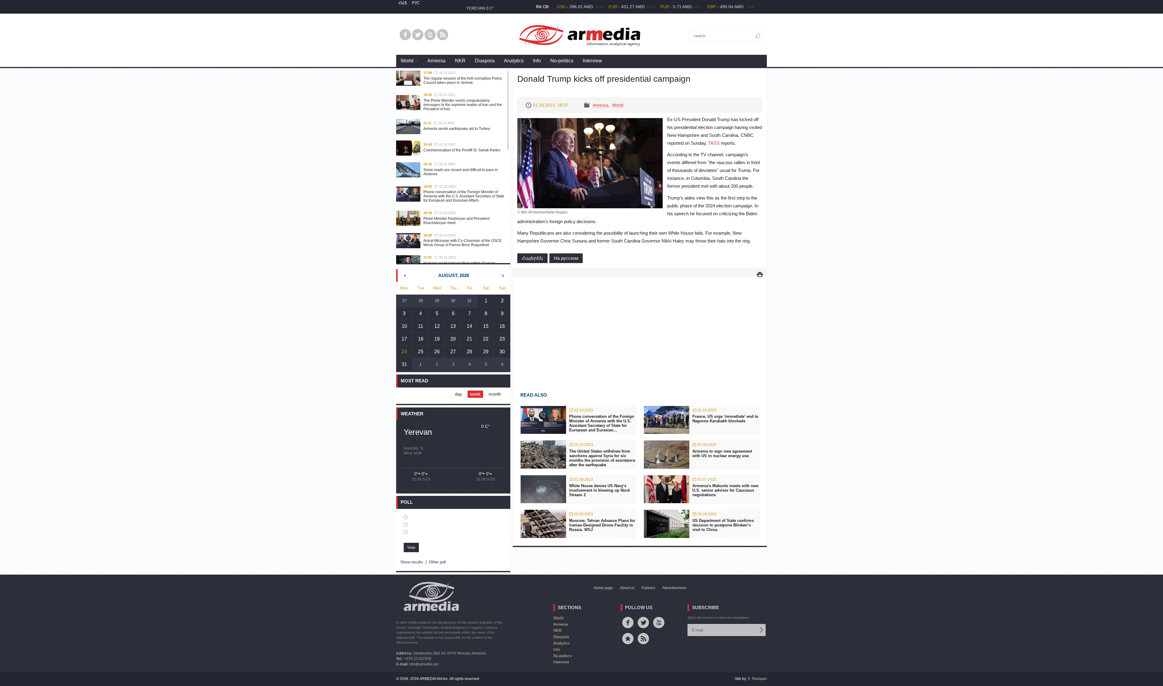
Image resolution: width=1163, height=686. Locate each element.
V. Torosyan (757, 679)
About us (627, 588)
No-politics (561, 60)
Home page (603, 588)
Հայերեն (532, 258)
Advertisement (674, 588)
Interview (592, 60)
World (407, 60)
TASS (714, 143)
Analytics (514, 60)
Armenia (436, 60)
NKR (460, 60)
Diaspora (485, 60)
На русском (566, 258)
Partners (648, 588)
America (600, 105)
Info (537, 60)
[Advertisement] (640, 325)
